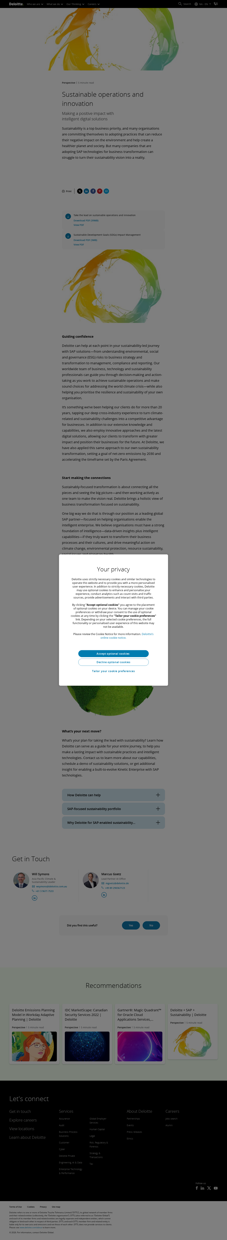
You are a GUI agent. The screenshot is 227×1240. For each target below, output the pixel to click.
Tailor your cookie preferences (113, 671)
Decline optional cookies (113, 662)
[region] (113, 620)
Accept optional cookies (113, 653)
